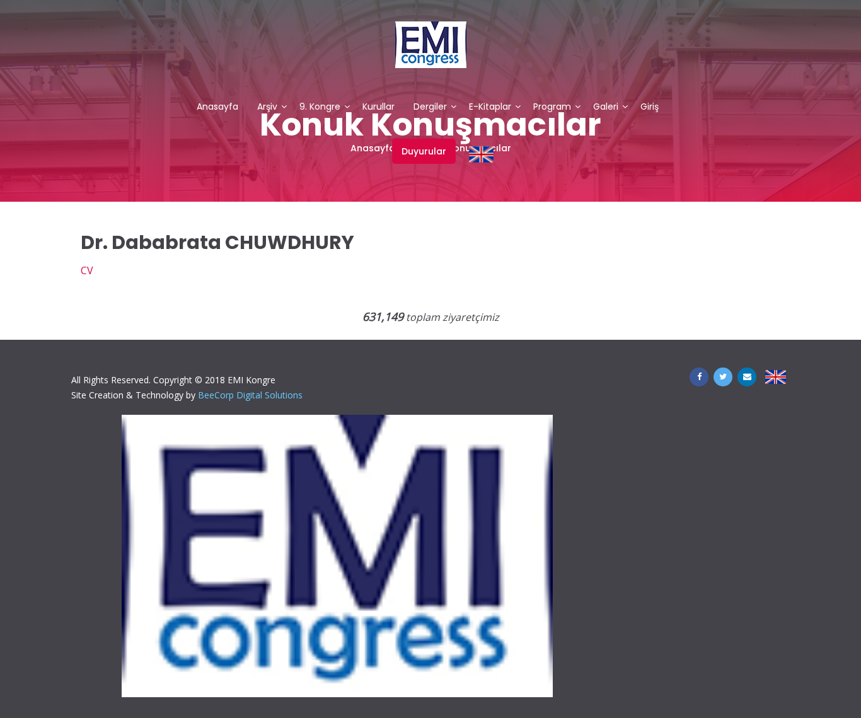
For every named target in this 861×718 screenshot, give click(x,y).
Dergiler (430, 107)
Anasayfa (217, 107)
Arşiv (267, 107)
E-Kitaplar (490, 107)
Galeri (605, 107)
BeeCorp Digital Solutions (250, 395)
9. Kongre (319, 107)
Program (552, 107)
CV (87, 270)
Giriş (649, 107)
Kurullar (378, 107)
